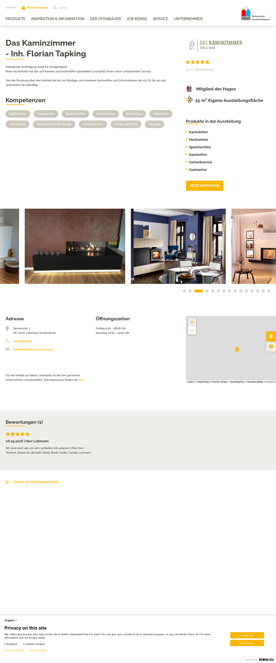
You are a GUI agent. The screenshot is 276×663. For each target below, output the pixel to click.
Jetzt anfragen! (204, 186)
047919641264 (22, 341)
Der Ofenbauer (105, 19)
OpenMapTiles (237, 382)
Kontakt (11, 7)
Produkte (16, 19)
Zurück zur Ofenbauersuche (35, 482)
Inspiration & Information (57, 19)
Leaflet (190, 382)
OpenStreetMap (255, 382)
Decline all (247, 643)
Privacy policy (38, 650)
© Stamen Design (219, 382)
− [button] (192, 328)
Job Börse (137, 19)
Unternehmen (188, 19)
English (9, 620)
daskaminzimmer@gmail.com (33, 349)
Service (160, 19)
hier (81, 380)
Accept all (247, 635)
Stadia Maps (204, 382)
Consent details (14, 650)
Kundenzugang (37, 7)
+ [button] (192, 320)
